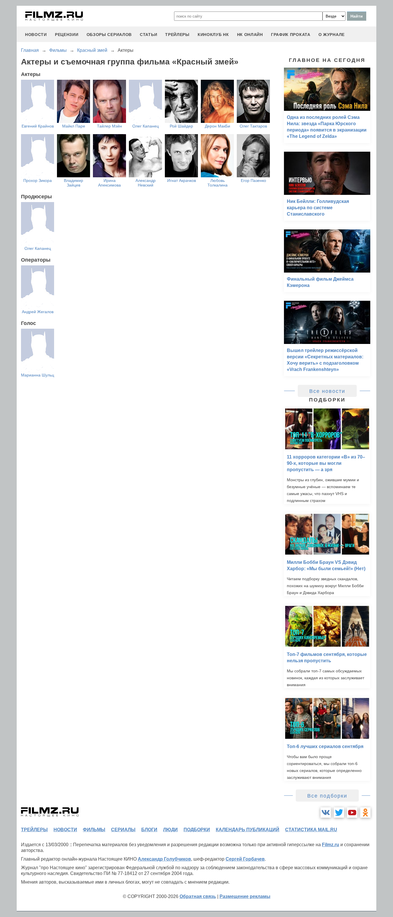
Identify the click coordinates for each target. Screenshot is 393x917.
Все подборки (327, 796)
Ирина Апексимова (109, 182)
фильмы (94, 829)
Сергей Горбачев (245, 859)
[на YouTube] (352, 812)
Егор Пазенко (253, 180)
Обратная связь (198, 896)
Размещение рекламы (245, 896)
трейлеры (177, 34)
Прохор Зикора (37, 180)
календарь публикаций (247, 829)
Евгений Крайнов (38, 126)
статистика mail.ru (311, 829)
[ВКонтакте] (325, 812)
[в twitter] (339, 812)
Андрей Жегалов (38, 311)
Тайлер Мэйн (109, 126)
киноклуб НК (213, 34)
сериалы (123, 829)
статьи (148, 34)
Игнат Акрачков (181, 180)
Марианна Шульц (37, 375)
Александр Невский (146, 182)
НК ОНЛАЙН (250, 34)
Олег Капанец (145, 126)
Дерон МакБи (217, 126)
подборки (197, 829)
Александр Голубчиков (164, 859)
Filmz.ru (330, 844)
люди (170, 829)
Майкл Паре (73, 126)
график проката (290, 34)
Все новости (327, 391)
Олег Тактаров (253, 126)
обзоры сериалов (109, 34)
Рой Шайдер (181, 126)
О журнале (331, 34)
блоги (149, 829)
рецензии (67, 34)
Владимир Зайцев (73, 182)
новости (36, 34)
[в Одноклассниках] (365, 812)
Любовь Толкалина (217, 182)
